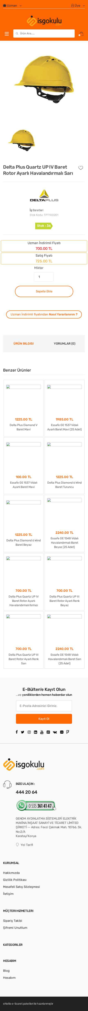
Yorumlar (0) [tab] (64, 343)
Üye (77, 5)
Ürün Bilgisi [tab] (24, 343)
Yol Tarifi (27, 845)
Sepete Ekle (44, 291)
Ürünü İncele (23, 675)
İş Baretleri (36, 210)
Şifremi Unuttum (15, 928)
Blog (6, 971)
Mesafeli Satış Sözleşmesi (21, 887)
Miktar (38, 268)
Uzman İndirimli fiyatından (44, 314)
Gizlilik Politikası (15, 880)
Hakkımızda (11, 873)
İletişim (8, 894)
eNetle (7, 1003)
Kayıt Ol (43, 719)
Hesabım (9, 978)
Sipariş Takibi (12, 921)
